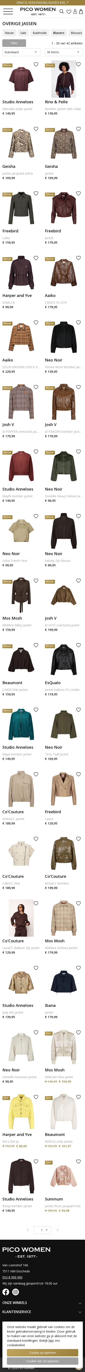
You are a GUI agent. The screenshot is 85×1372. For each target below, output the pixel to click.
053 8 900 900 (12, 1277)
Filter (14, 43)
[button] (81, 11)
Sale (23, 33)
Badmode (40, 33)
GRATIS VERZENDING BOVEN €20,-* (43, 2)
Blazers (58, 33)
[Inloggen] (75, 11)
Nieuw (9, 33)
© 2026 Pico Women (21, 1368)
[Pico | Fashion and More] (41, 11)
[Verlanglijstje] (68, 11)
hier (51, 1340)
